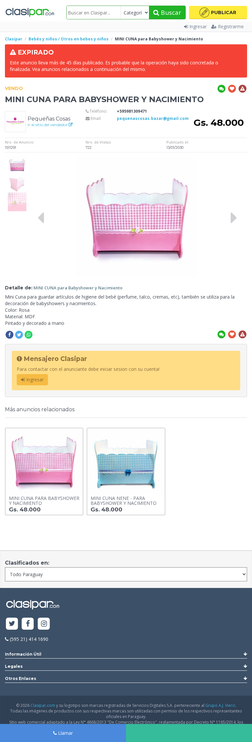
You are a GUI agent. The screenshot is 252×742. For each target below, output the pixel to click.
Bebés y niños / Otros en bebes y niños (69, 39)
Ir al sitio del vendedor (48, 124)
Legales (14, 666)
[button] (218, 12)
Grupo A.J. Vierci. (220, 705)
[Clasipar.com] (29, 12)
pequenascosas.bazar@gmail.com (153, 118)
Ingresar (198, 26)
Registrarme (231, 26)
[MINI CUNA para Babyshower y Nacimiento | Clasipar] (17, 159)
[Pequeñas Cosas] (15, 121)
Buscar (170, 12)
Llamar (65, 733)
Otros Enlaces (20, 678)
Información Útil (23, 654)
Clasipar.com (43, 705)
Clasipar (13, 39)
